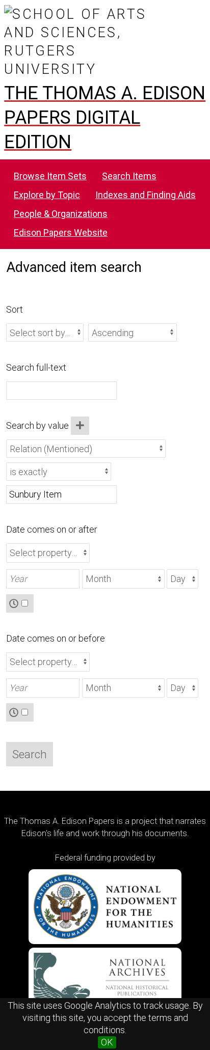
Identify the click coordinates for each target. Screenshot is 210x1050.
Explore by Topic (47, 194)
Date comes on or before (55, 638)
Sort (14, 309)
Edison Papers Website (61, 232)
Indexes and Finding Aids (145, 194)
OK (107, 1042)
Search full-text (36, 367)
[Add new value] (80, 426)
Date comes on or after (51, 529)
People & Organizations (61, 213)
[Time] (20, 603)
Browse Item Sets (50, 176)
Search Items (129, 176)
